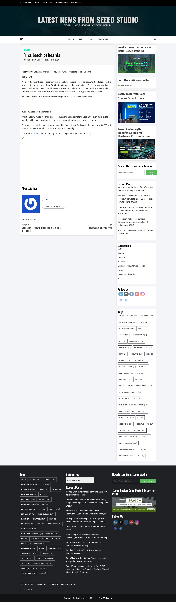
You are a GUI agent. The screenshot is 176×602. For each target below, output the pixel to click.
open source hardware (130, 392)
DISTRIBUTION (76, 3)
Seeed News (125, 424)
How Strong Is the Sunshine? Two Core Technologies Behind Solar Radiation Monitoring (86, 536)
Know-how (122, 261)
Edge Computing (127, 328)
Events (142, 328)
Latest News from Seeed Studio (88, 19)
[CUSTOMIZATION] (145, 3)
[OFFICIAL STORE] (136, 3)
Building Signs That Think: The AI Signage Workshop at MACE (84, 552)
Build (120, 248)
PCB (27, 219)
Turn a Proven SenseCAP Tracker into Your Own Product (136, 232)
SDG (140, 418)
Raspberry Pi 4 (126, 418)
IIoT (122, 341)
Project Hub (103, 39)
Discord (91, 39)
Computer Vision (127, 322)
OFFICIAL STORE (25, 3)
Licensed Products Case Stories (131, 266)
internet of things (143, 348)
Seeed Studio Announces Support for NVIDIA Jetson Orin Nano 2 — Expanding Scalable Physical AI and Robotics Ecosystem (87, 569)
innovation (125, 348)
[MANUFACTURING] (150, 3)
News (26, 50)
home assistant (139, 335)
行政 (28, 59)
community (147, 316)
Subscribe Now (152, 173)
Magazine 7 (95, 598)
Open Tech (124, 398)
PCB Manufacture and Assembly (133, 405)
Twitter (71, 39)
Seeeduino (124, 430)
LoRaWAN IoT (140, 360)
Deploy (121, 253)
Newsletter (125, 379)
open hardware (144, 386)
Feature (121, 257)
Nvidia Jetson (126, 386)
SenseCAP (139, 430)
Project (124, 411)
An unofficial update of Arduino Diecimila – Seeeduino (41, 228)
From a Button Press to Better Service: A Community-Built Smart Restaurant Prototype (135, 210)
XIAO (140, 456)
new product (126, 373)
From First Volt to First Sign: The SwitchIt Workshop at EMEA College (84, 544)
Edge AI (143, 322)
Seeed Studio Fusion (127, 274)
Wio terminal (126, 456)
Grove (123, 335)
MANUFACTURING (62, 3)
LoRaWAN (124, 360)
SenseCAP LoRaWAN (128, 437)
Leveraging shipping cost (100, 227)
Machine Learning (127, 367)
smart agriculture (128, 443)
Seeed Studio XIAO (144, 424)
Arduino (132, 316)
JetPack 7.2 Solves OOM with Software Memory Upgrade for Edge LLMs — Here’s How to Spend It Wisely (135, 198)
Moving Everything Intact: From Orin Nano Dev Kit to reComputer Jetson (135, 189)
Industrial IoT (136, 341)
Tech (120, 278)
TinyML (142, 449)
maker (143, 367)
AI (121, 316)
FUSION (36, 3)
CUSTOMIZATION (48, 3)
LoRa (149, 354)
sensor (33, 219)
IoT (122, 354)
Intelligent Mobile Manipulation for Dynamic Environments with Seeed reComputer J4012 (133, 222)
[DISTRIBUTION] (154, 3)
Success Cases (127, 449)
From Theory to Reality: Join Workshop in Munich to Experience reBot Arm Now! (87, 560)
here (35, 133)
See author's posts (54, 206)
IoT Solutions (136, 354)
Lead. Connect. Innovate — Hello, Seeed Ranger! (134, 49)
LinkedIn (81, 39)
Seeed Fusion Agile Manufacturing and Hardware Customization (134, 132)
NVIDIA (138, 379)
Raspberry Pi (139, 411)
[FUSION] (140, 3)
